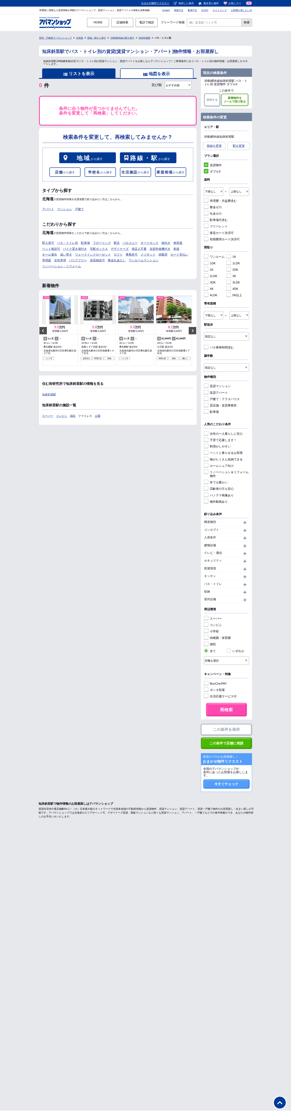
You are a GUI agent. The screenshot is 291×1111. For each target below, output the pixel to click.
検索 (247, 22)
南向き (165, 243)
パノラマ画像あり (222, 495)
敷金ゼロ (216, 207)
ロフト (118, 254)
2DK (235, 269)
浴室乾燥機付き (160, 249)
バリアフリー (78, 260)
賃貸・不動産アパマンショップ (55, 38)
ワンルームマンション (143, 260)
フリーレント (219, 226)
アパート (48, 209)
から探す (90, 158)
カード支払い (179, 254)
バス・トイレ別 (67, 243)
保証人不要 (139, 249)
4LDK (213, 295)
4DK (235, 288)
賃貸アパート (219, 392)
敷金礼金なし (117, 260)
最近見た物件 (211, 3)
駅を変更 (239, 145)
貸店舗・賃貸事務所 (223, 405)
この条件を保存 (226, 729)
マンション (64, 209)
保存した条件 (186, 3)
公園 (97, 416)
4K (211, 288)
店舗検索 (122, 22)
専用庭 (46, 260)
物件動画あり (219, 501)
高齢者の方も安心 (222, 488)
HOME (98, 22)
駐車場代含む (219, 220)
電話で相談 (146, 22)
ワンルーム (217, 256)
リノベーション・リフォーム (61, 266)
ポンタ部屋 (217, 690)
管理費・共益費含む (223, 200)
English (166, 10)
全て (213, 651)
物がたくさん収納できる (226, 459)
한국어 (204, 10)
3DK (213, 282)
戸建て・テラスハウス (225, 399)
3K (234, 276)
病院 (72, 416)
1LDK (236, 263)
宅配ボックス (99, 249)
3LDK (236, 282)
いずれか (238, 651)
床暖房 (162, 254)
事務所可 (132, 254)
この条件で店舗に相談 (226, 743)
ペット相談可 (51, 249)
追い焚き (66, 254)
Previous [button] (43, 330)
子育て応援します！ (223, 440)
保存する (212, 99)
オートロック (149, 243)
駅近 (117, 243)
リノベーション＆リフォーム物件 (229, 474)
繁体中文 (192, 10)
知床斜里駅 (144, 38)
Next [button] (192, 330)
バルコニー (130, 243)
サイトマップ (220, 10)
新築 (176, 249)
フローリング (102, 243)
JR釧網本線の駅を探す (122, 38)
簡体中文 (178, 10)
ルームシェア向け (222, 465)
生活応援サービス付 (223, 696)
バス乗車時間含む (222, 347)
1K (234, 256)
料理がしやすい (220, 446)
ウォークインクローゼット (93, 254)
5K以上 (237, 295)
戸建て (79, 209)
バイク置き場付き (75, 249)
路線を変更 (214, 145)
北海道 (79, 38)
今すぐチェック (226, 784)
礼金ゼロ (216, 213)
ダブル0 (215, 171)
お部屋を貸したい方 (241, 10)
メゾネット (148, 254)
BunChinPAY (218, 683)
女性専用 (60, 260)
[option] (60, 330)
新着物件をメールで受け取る (235, 99)
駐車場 (85, 243)
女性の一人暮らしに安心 (226, 433)
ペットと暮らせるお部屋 (226, 452)
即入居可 (48, 243)
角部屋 (177, 243)
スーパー (47, 416)
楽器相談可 (97, 260)
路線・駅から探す (96, 38)
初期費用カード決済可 (225, 239)
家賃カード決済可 (222, 233)
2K (211, 269)
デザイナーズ (120, 249)
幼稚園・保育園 (220, 638)
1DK (213, 263)
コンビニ (61, 416)
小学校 (214, 631)
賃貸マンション (220, 386)
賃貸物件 (216, 165)
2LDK (213, 276)
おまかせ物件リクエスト (155, 3)
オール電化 (49, 254)
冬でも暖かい (219, 482)
